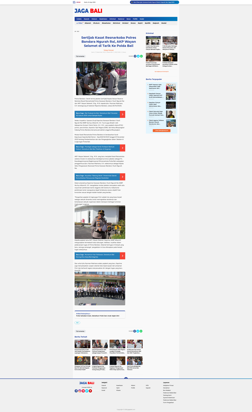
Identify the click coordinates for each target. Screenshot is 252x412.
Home (78, 2)
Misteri (125, 23)
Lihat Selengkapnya (161, 130)
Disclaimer (166, 388)
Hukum (94, 19)
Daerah (86, 19)
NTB (147, 385)
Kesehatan (103, 19)
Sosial (142, 19)
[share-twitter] (138, 56)
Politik (135, 19)
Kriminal (113, 19)
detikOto (95, 390)
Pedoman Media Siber (169, 393)
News (129, 19)
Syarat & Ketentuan (169, 397)
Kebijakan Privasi (168, 385)
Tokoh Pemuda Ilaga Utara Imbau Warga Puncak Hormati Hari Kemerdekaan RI (156, 113)
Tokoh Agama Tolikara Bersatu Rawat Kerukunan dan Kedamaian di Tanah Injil (156, 122)
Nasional (121, 19)
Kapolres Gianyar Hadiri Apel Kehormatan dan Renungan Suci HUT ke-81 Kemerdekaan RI (156, 104)
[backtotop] (126, 379)
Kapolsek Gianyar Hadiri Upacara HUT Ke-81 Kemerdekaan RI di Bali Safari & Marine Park (156, 95)
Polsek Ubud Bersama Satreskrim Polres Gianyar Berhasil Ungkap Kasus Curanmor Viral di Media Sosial (153, 47)
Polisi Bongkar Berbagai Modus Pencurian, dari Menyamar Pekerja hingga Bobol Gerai (170, 47)
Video (80, 23)
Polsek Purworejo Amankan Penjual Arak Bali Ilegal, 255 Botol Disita (153, 64)
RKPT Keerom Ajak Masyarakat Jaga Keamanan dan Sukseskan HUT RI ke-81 (156, 86)
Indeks (79, 19)
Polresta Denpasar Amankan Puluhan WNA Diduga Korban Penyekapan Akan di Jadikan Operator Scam (170, 64)
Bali (77, 322)
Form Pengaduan (168, 402)
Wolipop (92, 394)
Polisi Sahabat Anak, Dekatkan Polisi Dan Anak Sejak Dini (97, 316)
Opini (141, 23)
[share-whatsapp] (141, 56)
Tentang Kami (167, 395)
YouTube (92, 393)
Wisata (118, 390)
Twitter (87, 393)
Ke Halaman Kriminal (161, 71)
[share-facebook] (135, 56)
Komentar (81, 56)
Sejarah (156, 23)
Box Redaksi (167, 390)
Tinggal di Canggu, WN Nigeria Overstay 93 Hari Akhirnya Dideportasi (154, 2)
